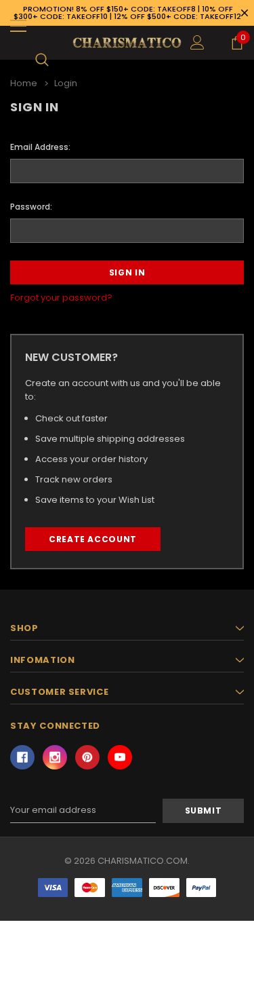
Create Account (93, 539)
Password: (31, 206)
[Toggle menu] (18, 26)
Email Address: (40, 147)
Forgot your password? (61, 297)
